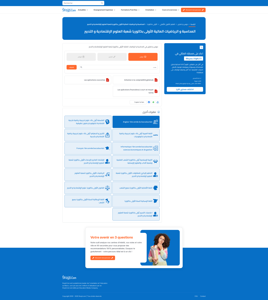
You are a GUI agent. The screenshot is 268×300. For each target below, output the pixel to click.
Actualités (82, 10)
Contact (203, 296)
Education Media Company (88, 288)
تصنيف (71, 67)
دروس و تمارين (183, 24)
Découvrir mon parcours (193, 10)
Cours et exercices (169, 10)
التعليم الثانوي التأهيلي (167, 24)
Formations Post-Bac (129, 10)
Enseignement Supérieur (103, 10)
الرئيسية (193, 24)
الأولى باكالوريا (152, 24)
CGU (196, 296)
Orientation (149, 10)
